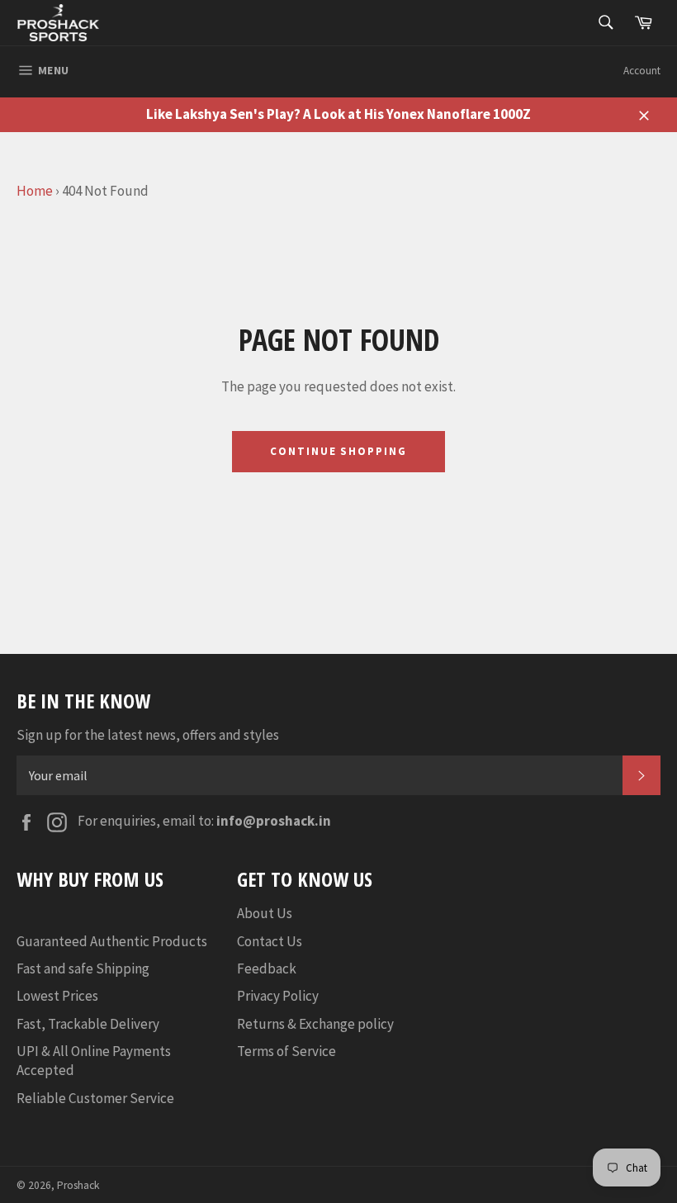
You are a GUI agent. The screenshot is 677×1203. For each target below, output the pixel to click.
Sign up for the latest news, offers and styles (148, 735)
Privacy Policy (278, 996)
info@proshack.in (273, 821)
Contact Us (269, 941)
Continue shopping (338, 451)
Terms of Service (286, 1051)
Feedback (266, 968)
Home (35, 191)
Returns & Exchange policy (315, 1024)
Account (641, 71)
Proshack (78, 1185)
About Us (264, 913)
